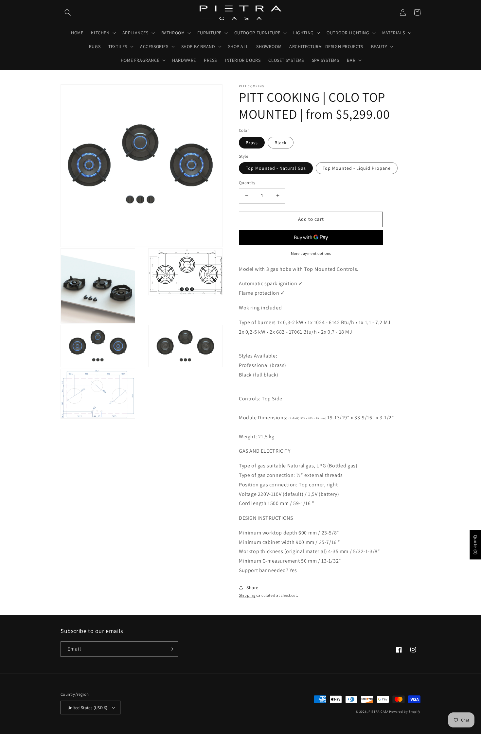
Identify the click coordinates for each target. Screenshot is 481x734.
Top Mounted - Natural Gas (276, 168)
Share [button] (252, 587)
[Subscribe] (171, 649)
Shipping (247, 595)
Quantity (247, 182)
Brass (252, 143)
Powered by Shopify (404, 711)
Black (281, 143)
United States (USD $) (87, 707)
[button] (68, 12)
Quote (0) (475, 544)
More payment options (311, 253)
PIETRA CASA (378, 711)
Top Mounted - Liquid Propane (357, 168)
